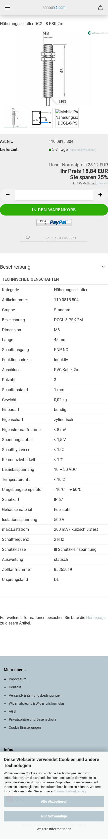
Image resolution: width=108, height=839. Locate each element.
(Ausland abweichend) (82, 150)
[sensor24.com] (54, 7)
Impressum (17, 679)
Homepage (95, 617)
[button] (7, 194)
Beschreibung (15, 267)
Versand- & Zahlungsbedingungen (35, 695)
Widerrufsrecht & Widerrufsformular (36, 703)
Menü (7, 7)
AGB (12, 711)
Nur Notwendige (54, 816)
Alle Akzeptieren (54, 801)
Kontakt (15, 687)
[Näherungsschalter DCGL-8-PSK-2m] (54, 68)
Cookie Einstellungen (25, 727)
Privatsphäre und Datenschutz (32, 719)
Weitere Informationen (54, 829)
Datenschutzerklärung (70, 791)
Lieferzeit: (9, 149)
